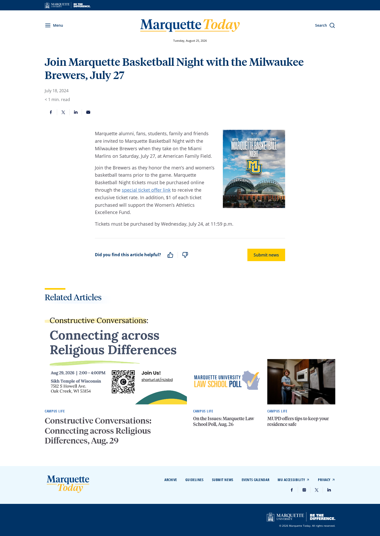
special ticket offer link (146, 190)
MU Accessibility (291, 479)
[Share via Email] (88, 112)
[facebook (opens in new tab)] (292, 490)
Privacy (324, 479)
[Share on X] (63, 112)
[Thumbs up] (170, 255)
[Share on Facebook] (51, 112)
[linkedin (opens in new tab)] (329, 490)
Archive (170, 479)
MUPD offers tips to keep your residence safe (298, 421)
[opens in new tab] (67, 5)
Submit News (222, 479)
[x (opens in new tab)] (316, 490)
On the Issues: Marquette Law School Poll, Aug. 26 (223, 421)
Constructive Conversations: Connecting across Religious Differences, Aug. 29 (98, 430)
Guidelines (194, 479)
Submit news (266, 255)
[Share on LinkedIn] (76, 112)
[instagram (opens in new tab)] (304, 490)
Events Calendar (255, 479)
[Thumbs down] (185, 255)
